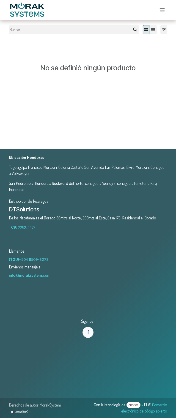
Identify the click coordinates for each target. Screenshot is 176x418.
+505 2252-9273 (22, 227)
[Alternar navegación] (162, 10)
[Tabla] (146, 29)
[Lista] (153, 29)
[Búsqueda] (135, 29)
